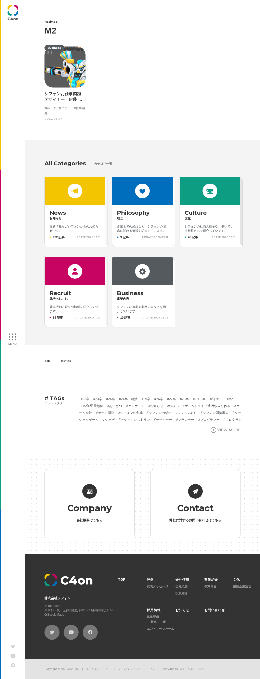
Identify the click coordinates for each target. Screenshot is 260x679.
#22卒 (85, 399)
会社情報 (182, 579)
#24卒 (110, 399)
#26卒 (158, 399)
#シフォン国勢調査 (215, 413)
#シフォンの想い (159, 413)
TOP (122, 579)
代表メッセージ (157, 586)
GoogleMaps (55, 614)
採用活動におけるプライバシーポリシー (184, 669)
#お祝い (173, 406)
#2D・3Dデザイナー (208, 399)
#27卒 (171, 399)
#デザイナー (62, 108)
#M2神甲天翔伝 (92, 406)
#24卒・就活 (128, 399)
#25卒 (146, 399)
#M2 (47, 108)
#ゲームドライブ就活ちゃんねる (206, 406)
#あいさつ (114, 406)
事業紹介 (211, 579)
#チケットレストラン (134, 419)
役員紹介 (182, 593)
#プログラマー (209, 419)
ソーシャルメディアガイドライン (136, 669)
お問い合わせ (214, 610)
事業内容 (210, 586)
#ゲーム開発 (105, 413)
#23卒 (97, 399)
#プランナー (185, 419)
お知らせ (182, 610)
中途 (163, 622)
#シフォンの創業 (130, 413)
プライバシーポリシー (98, 669)
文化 (236, 579)
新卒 (154, 622)
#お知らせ (155, 406)
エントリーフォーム (160, 628)
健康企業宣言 (242, 586)
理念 (150, 579)
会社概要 (182, 586)
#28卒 (184, 399)
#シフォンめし (186, 413)
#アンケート (135, 406)
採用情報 (154, 610)
